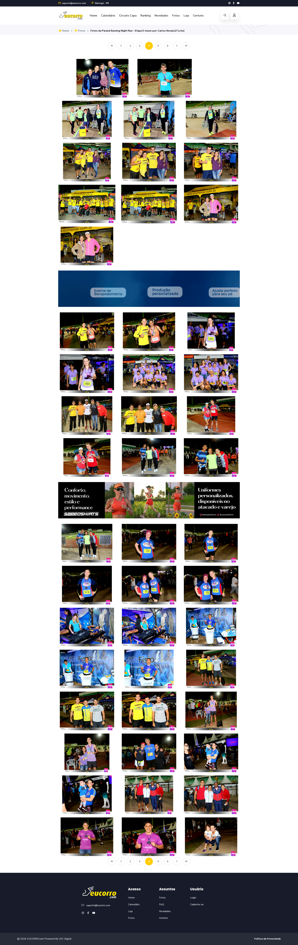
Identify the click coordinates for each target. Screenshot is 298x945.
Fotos (176, 15)
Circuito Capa (128, 15)
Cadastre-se (197, 904)
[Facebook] (234, 3)
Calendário (108, 15)
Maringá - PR (101, 3)
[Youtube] (238, 3)
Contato (198, 15)
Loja (186, 15)
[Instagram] (229, 3)
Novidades (161, 15)
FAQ (161, 904)
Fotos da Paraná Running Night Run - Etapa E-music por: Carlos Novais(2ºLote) (137, 30)
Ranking (145, 15)
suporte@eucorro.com (73, 3)
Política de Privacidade (267, 938)
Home (93, 15)
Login (193, 897)
